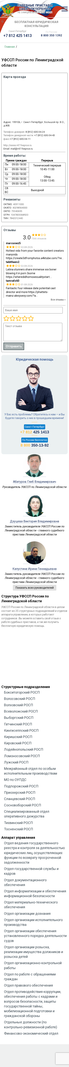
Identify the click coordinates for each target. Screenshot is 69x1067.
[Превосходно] (31, 318)
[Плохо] (12, 318)
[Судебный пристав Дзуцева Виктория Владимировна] (34, 514)
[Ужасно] (6, 318)
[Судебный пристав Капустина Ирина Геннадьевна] (34, 562)
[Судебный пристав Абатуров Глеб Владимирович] (34, 475)
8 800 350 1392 (51, 35)
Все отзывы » (58, 299)
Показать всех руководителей (35, 587)
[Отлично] (24, 318)
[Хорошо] (18, 318)
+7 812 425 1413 (17, 35)
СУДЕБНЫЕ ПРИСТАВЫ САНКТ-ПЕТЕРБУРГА (35, 9)
